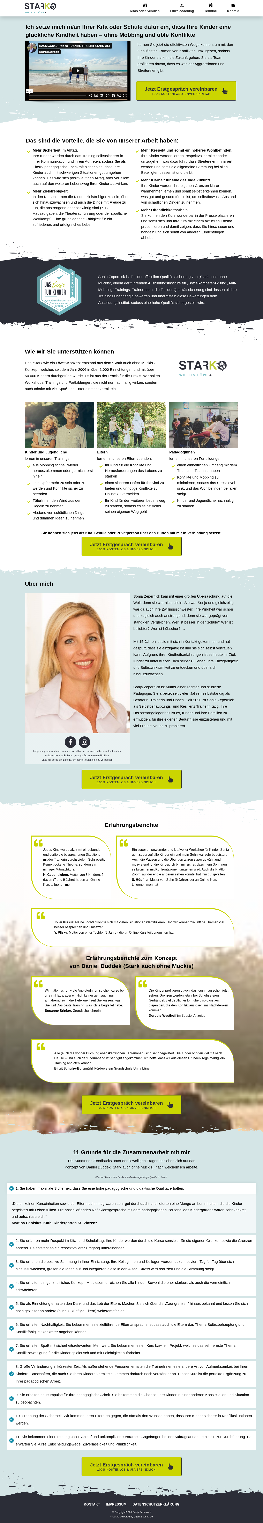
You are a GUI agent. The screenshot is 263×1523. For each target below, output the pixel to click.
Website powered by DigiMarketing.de (131, 1516)
